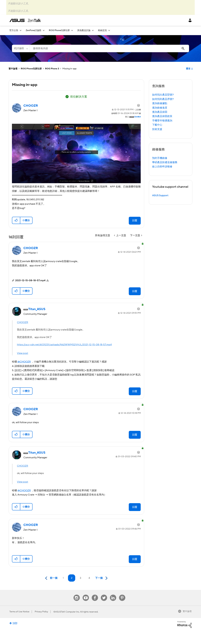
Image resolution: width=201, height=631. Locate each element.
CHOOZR (22, 322)
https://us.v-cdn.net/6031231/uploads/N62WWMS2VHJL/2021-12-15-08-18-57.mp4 (64, 344)
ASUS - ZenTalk (25, 20)
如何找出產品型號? (163, 94)
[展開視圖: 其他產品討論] (92, 30)
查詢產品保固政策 (162, 116)
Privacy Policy (41, 611)
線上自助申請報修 (162, 166)
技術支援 (157, 129)
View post (22, 353)
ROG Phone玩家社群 (31, 68)
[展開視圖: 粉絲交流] (109, 30)
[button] (16, 220)
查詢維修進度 (159, 107)
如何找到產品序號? (163, 99)
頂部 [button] (14, 623)
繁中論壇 (13, 68)
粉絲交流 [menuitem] (102, 30)
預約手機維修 (159, 158)
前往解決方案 (78, 97)
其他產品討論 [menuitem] (83, 30)
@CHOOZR (24, 361)
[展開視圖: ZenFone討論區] (43, 30)
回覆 (134, 220)
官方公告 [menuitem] (13, 30)
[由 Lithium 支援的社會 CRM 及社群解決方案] (184, 624)
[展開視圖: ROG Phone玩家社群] (72, 30)
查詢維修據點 (159, 103)
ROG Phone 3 (52, 68)
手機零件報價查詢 (162, 120)
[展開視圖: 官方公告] (20, 30)
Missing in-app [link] (69, 68)
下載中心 (157, 124)
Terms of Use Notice (19, 611)
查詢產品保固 (159, 112)
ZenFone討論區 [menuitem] (33, 30)
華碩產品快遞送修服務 (164, 162)
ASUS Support (160, 195)
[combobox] (109, 48)
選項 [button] (188, 68)
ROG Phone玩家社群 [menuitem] (59, 30)
